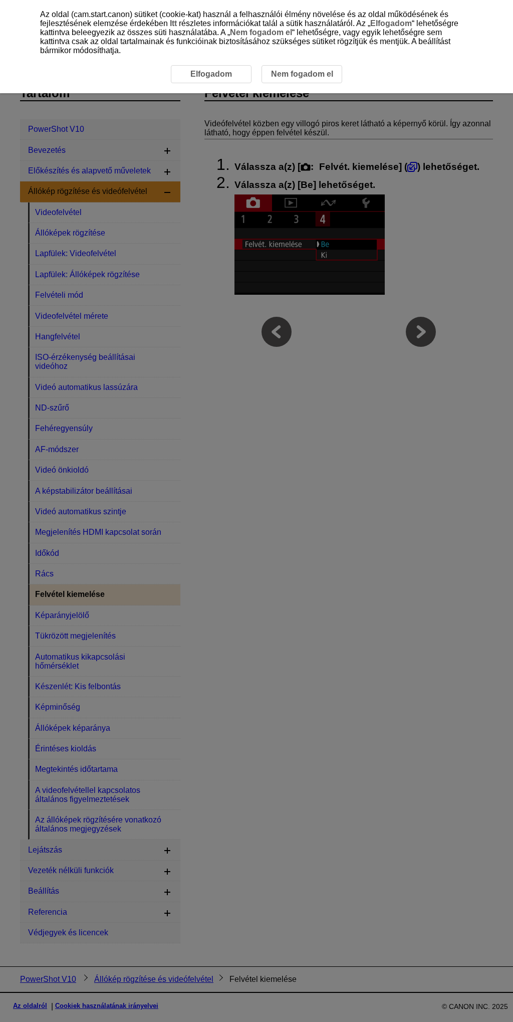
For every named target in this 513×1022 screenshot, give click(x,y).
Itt (173, 23)
